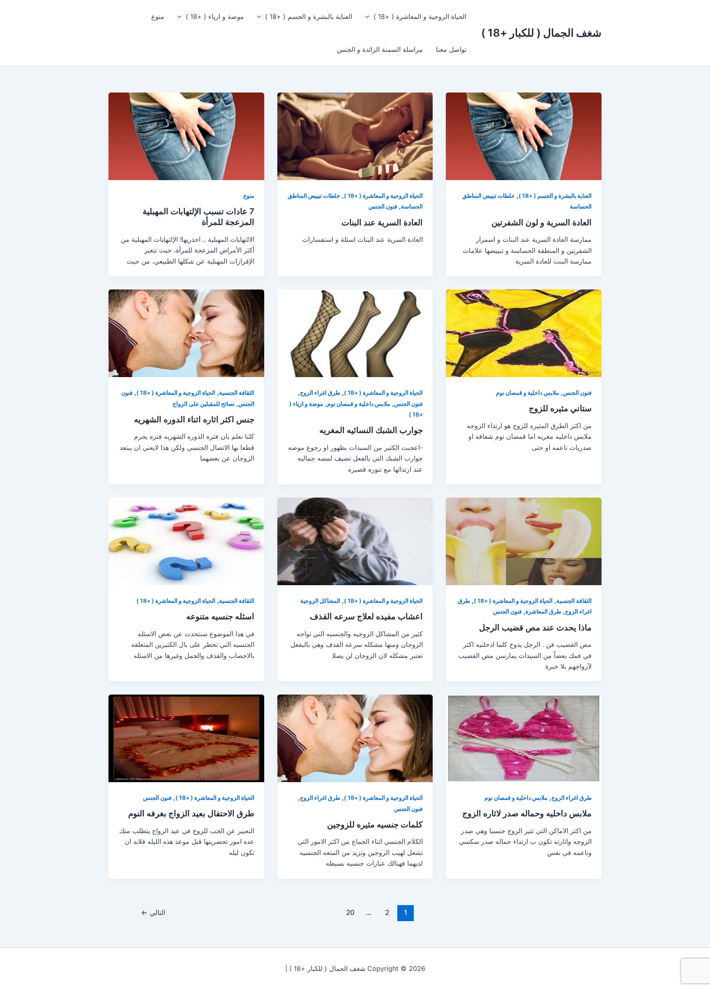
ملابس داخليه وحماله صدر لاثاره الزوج (527, 813)
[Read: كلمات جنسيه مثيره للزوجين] (355, 738)
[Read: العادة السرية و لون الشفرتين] (524, 136)
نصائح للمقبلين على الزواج (204, 403)
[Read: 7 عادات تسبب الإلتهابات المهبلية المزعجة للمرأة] (186, 136)
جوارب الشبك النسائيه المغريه (371, 430)
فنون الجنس (383, 206)
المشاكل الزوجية (320, 600)
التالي (153, 912)
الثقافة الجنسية (236, 392)
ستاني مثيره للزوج (560, 408)
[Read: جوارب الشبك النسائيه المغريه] (355, 333)
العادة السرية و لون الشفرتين (541, 222)
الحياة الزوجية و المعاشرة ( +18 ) (419, 16)
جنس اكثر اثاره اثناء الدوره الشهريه (194, 419)
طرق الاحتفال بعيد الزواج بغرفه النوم (191, 813)
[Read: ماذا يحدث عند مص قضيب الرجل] (524, 541)
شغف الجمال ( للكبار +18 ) (541, 32)
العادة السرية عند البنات (382, 222)
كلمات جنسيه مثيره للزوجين (375, 824)
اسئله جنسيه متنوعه (220, 616)
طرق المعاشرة (543, 611)
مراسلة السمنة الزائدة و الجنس (380, 49)
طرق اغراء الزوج (320, 392)
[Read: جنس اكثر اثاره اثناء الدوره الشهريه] (186, 333)
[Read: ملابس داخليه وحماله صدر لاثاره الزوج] (524, 738)
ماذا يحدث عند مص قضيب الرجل (535, 627)
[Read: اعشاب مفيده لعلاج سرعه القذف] (355, 541)
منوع (157, 16)
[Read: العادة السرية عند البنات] (355, 136)
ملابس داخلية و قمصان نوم (527, 392)
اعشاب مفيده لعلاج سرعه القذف (366, 616)
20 (350, 912)
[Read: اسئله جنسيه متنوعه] (186, 541)
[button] (369, 16)
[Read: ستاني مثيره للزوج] (524, 333)
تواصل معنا (451, 49)
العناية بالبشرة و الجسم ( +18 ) (308, 16)
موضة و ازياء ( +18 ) (215, 16)
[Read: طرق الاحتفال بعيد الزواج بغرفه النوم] (186, 738)
